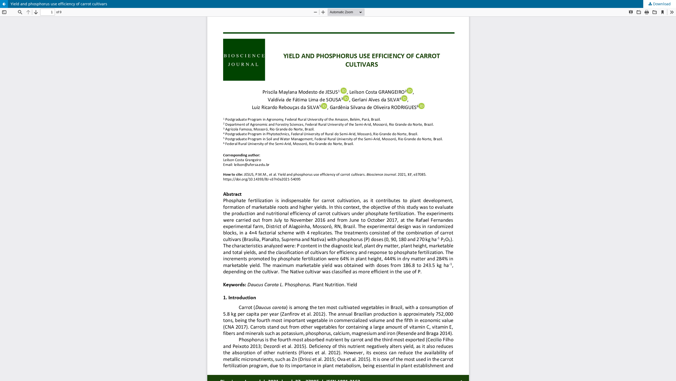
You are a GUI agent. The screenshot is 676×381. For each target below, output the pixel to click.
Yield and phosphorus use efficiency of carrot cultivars (59, 3)
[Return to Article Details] (4, 4)
